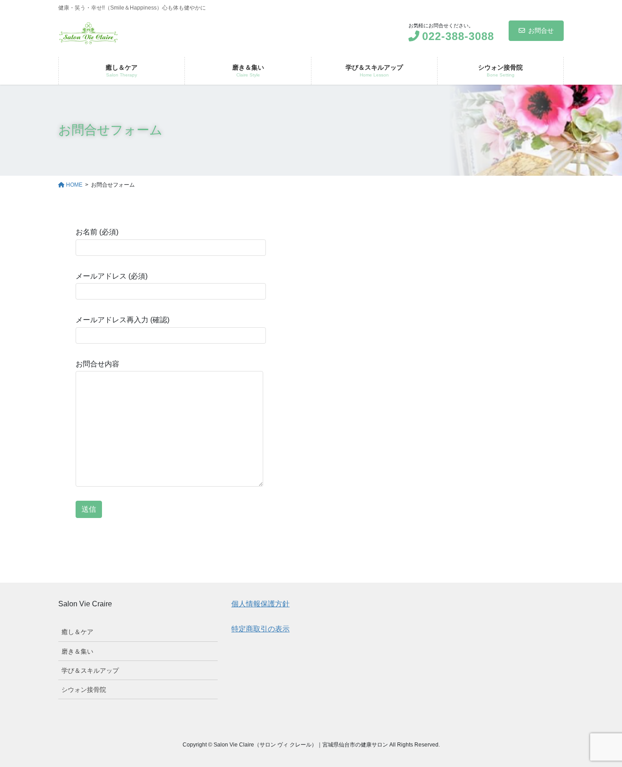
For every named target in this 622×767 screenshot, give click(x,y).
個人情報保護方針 (260, 604)
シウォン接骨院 (83, 689)
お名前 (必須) (97, 232)
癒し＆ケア (77, 631)
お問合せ (541, 30)
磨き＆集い (77, 651)
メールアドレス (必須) (112, 276)
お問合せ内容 (97, 364)
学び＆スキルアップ (90, 670)
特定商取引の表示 (260, 629)
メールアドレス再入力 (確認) (122, 320)
